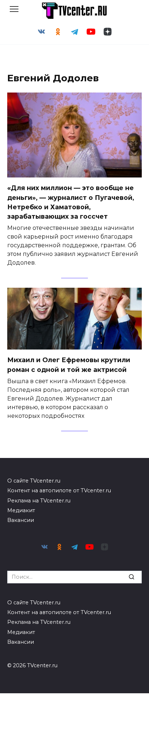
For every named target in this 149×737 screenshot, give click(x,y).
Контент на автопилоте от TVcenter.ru (59, 490)
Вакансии (20, 520)
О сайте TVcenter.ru (33, 480)
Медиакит (21, 510)
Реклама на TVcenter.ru (39, 500)
